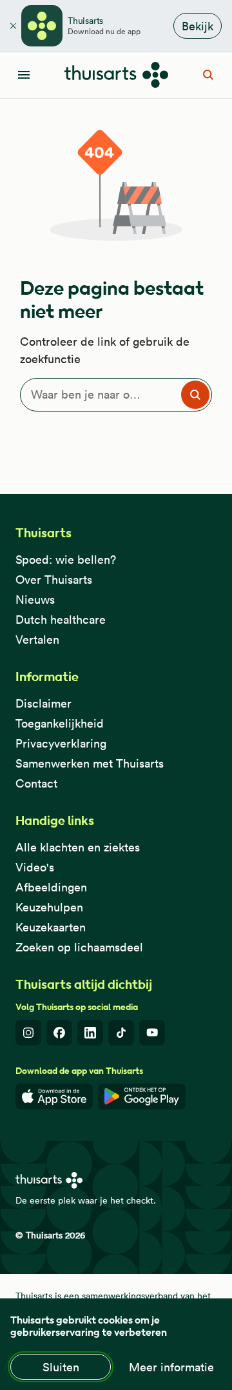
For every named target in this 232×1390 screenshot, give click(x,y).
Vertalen (37, 639)
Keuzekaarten (50, 927)
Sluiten (61, 1367)
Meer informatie (171, 1367)
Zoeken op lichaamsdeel (79, 947)
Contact (36, 783)
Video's (34, 867)
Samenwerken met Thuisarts (89, 763)
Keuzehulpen (49, 907)
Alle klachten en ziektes (77, 847)
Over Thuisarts (53, 579)
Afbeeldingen (51, 887)
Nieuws (35, 599)
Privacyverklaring (60, 743)
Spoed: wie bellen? (65, 559)
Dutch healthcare (60, 619)
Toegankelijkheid (59, 723)
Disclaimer (43, 703)
